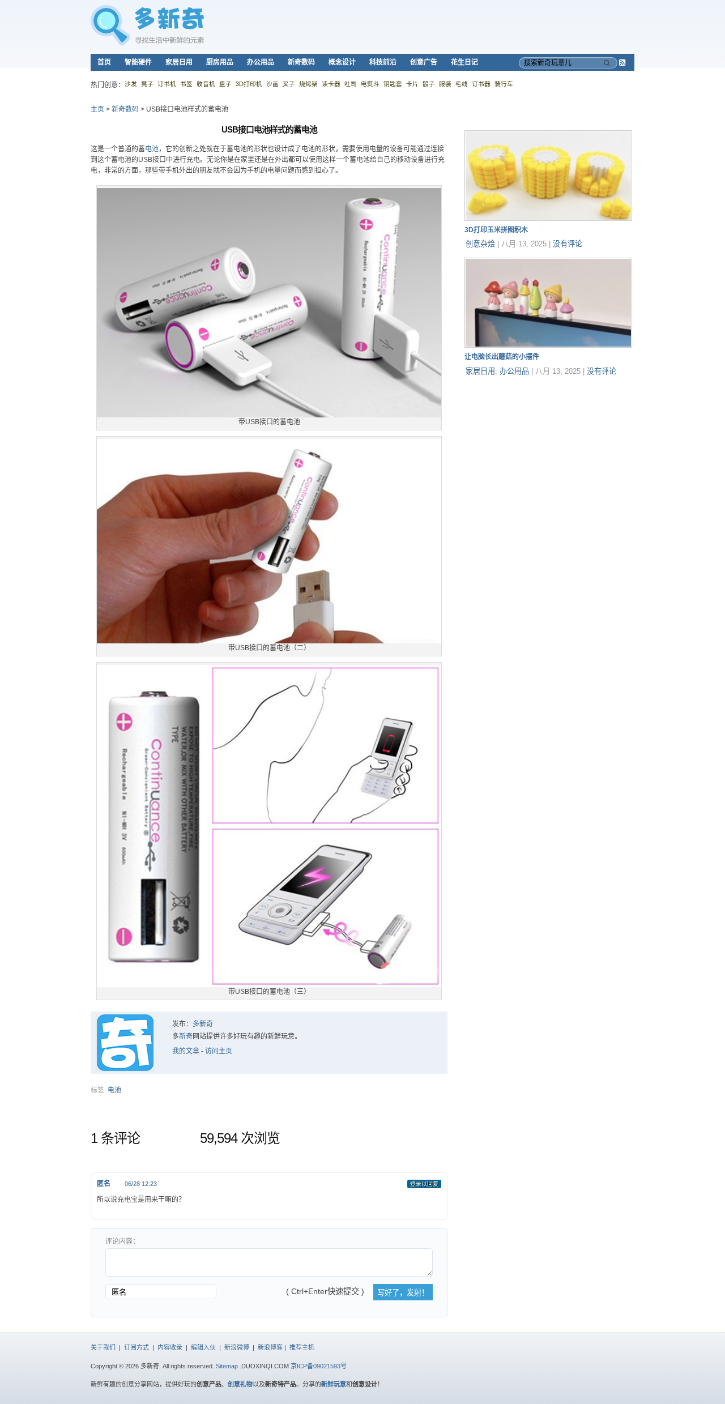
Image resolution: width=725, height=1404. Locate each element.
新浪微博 (236, 1347)
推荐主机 (301, 1347)
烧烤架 (308, 83)
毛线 (461, 83)
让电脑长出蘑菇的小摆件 (501, 357)
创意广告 (423, 62)
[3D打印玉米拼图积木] (548, 219)
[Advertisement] (549, 456)
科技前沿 (382, 62)
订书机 (166, 83)
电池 (152, 149)
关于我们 (103, 1347)
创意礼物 (240, 1384)
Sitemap (227, 1366)
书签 (186, 83)
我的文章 (185, 1051)
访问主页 (218, 1051)
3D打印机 (249, 83)
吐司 (350, 83)
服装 (445, 83)
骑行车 (503, 83)
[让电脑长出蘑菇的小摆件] (548, 345)
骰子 (429, 83)
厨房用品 (219, 62)
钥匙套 (392, 83)
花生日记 (464, 62)
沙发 (131, 83)
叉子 (289, 83)
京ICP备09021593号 (319, 1366)
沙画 (272, 83)
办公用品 (260, 62)
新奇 (186, 1036)
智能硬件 (138, 62)
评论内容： (122, 1241)
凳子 (147, 83)
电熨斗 (370, 83)
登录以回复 (424, 1184)
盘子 (225, 83)
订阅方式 (136, 1347)
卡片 (412, 83)
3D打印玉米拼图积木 (496, 230)
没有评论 (567, 244)
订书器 (481, 83)
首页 (104, 62)
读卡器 (331, 83)
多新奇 (203, 1024)
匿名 (103, 1184)
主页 (97, 109)
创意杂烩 (480, 244)
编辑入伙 (203, 1347)
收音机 (206, 83)
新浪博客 (270, 1347)
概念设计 (342, 62)
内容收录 (169, 1347)
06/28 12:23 (141, 1183)
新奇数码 (301, 62)
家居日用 (179, 62)
